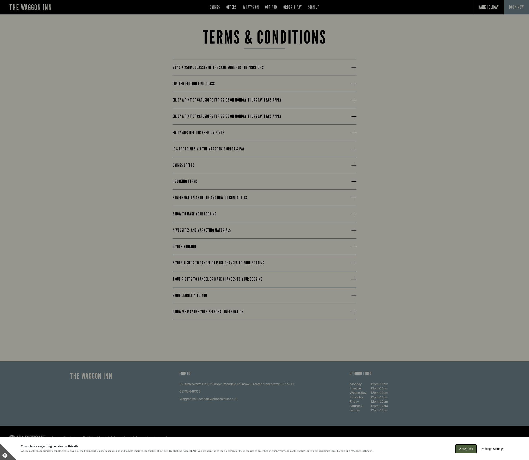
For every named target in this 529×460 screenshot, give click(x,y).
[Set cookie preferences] (8, 451)
